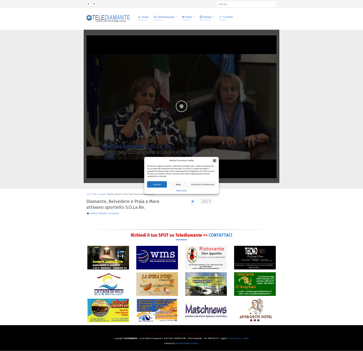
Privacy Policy (181, 191)
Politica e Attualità (99, 194)
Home (143, 18)
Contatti (226, 18)
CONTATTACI (220, 235)
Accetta (157, 184)
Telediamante (164, 18)
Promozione (113, 213)
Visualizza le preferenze (202, 184)
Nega (178, 184)
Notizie (206, 18)
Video (187, 18)
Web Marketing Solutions (187, 343)
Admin (246, 338)
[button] (214, 160)
